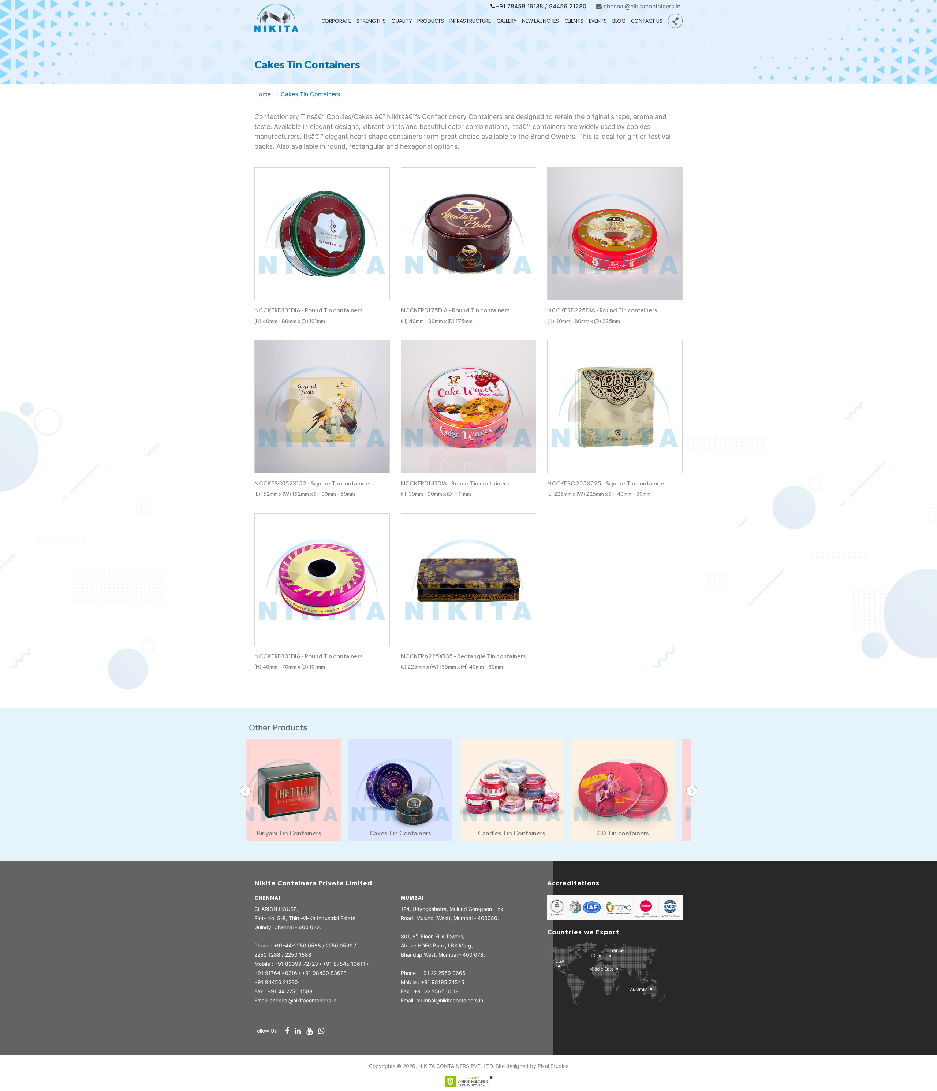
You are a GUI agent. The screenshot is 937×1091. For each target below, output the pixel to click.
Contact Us (646, 21)
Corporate (336, 21)
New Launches (540, 21)
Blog (619, 21)
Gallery (506, 21)
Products (430, 21)
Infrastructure (470, 21)
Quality (401, 21)
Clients (573, 21)
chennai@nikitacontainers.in (641, 6)
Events (598, 21)
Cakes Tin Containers (310, 94)
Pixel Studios (553, 1066)
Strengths (371, 21)
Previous (245, 791)
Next (691, 791)
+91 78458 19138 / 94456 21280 (540, 6)
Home (262, 94)
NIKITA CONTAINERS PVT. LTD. (456, 1066)
